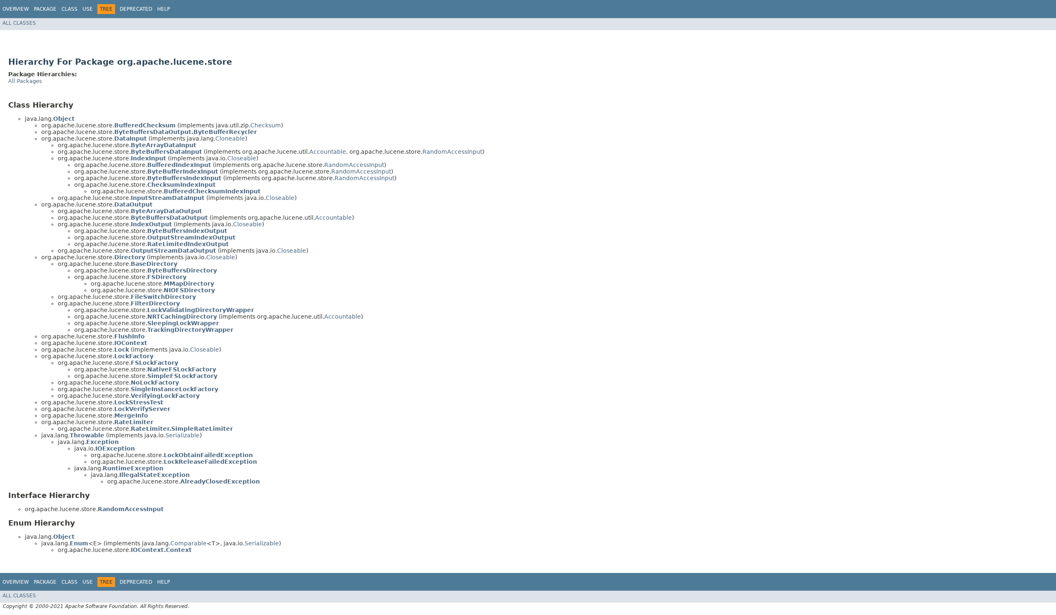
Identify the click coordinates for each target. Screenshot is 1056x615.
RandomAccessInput (452, 151)
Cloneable (230, 138)
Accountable (327, 151)
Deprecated (136, 9)
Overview (15, 9)
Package (45, 9)
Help (163, 9)
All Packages (25, 81)
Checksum (265, 125)
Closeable (241, 158)
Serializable (182, 435)
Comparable (188, 543)
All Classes (19, 23)
